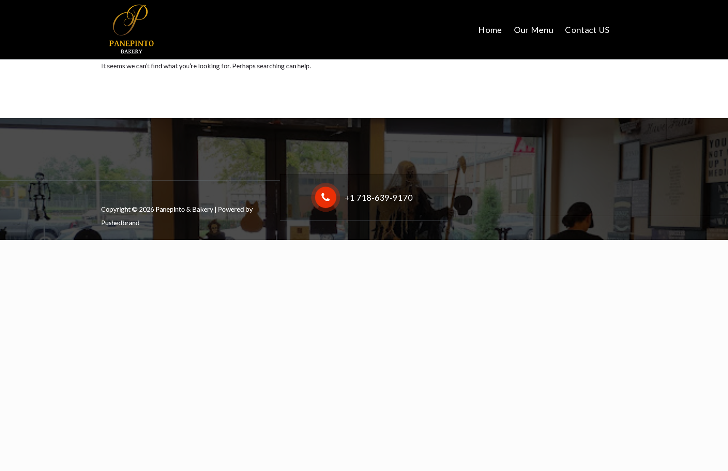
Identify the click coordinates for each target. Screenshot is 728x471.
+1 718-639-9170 (379, 197)
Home (490, 29)
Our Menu (533, 29)
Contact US (587, 29)
